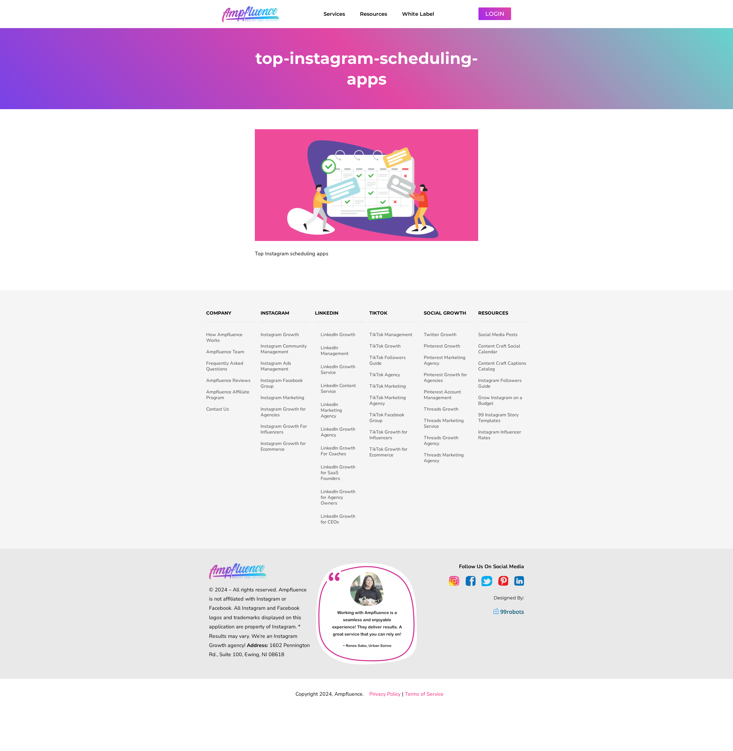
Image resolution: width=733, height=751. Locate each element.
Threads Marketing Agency (444, 458)
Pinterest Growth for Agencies (445, 378)
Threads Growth (441, 409)
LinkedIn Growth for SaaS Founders (338, 473)
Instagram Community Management (284, 349)
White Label (418, 14)
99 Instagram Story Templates (498, 418)
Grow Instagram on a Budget (500, 401)
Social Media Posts (498, 335)
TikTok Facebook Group (386, 418)
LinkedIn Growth (338, 335)
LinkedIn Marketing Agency (331, 410)
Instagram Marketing (282, 398)
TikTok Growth (385, 346)
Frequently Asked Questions (224, 366)
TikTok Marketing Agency (387, 401)
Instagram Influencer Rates (499, 435)
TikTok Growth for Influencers (388, 435)
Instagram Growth (280, 335)
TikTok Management (390, 335)
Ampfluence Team (225, 352)
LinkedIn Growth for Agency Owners (338, 497)
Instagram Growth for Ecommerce (283, 446)
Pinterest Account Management (442, 395)
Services (334, 14)
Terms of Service (424, 694)
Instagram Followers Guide (500, 383)
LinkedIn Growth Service (338, 370)
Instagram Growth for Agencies (283, 412)
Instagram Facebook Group (282, 383)
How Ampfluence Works (224, 338)
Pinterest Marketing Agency (444, 360)
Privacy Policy (385, 694)
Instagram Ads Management (276, 366)
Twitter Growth (440, 335)
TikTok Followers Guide (387, 360)
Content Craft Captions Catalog (502, 366)
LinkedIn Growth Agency (338, 432)
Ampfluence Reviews (228, 380)
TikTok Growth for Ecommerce (388, 452)
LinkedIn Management (334, 351)
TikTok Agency (384, 375)
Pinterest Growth (442, 346)
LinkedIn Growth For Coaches (338, 451)
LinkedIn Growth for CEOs (338, 519)
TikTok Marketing (387, 386)
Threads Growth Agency (441, 441)
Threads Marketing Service (444, 423)
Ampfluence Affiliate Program (227, 395)
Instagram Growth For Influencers (284, 429)
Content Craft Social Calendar (499, 349)
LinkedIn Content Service (338, 389)
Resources (373, 14)
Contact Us (217, 409)
